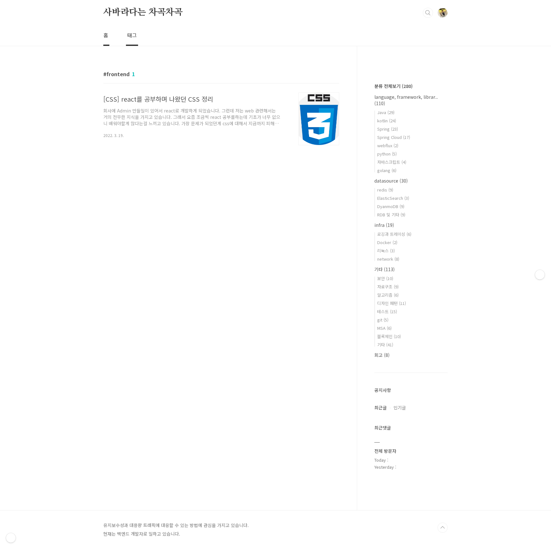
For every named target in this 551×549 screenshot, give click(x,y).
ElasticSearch (393, 198)
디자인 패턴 (391, 303)
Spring (387, 129)
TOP (442, 528)
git (382, 320)
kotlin (386, 121)
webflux (387, 145)
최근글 (380, 407)
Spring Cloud (393, 137)
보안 (385, 278)
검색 (428, 13)
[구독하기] (540, 274)
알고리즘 (388, 295)
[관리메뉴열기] (11, 538)
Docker (387, 242)
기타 (384, 269)
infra (384, 225)
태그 (132, 35)
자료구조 (388, 287)
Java (385, 112)
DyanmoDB (390, 206)
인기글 (399, 407)
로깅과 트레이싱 (394, 234)
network (388, 259)
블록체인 (389, 336)
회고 (382, 355)
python (387, 154)
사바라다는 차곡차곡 (143, 12)
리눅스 (386, 251)
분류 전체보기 (393, 86)
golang (386, 170)
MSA (384, 328)
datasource (391, 180)
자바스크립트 (391, 162)
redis (385, 190)
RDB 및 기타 (391, 215)
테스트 (387, 311)
